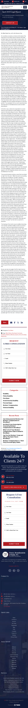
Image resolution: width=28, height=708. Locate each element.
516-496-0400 (6, 1)
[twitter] (18, 570)
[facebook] (10, 570)
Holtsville (14, 652)
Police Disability (8, 396)
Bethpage (14, 648)
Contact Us (14, 633)
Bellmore (14, 647)
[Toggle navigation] (25, 7)
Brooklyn (24, 334)
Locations (14, 631)
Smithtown (14, 664)
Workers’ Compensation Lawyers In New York (13, 680)
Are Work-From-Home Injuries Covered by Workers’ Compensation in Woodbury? (12, 426)
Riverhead (14, 333)
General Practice (13, 684)
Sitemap (14, 635)
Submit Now (14, 380)
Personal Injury (7, 403)
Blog (14, 627)
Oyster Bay (14, 660)
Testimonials (14, 625)
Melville (14, 658)
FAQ (14, 629)
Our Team (14, 623)
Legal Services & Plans (14, 686)
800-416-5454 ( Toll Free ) (9, 594)
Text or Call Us (9, 480)
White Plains (8, 333)
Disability (6, 393)
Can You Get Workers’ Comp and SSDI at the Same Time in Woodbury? (13, 437)
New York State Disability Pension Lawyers (13, 682)
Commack (19, 333)
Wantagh (14, 668)
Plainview (14, 662)
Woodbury (3, 334)
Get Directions (7, 606)
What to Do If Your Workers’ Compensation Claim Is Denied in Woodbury (13, 431)
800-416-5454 (16, 1)
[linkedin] (14, 570)
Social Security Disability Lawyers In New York (13, 678)
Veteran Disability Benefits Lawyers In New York (13, 691)
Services (14, 621)
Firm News (10, 330)
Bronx (20, 334)
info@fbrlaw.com (8, 598)
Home (14, 617)
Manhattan (3, 336)
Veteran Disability (8, 407)
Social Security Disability (10, 400)
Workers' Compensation (10, 405)
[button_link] (21, 7)
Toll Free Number (10, 475)
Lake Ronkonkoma (14, 654)
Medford (8, 334)
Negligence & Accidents (14, 687)
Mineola (13, 334)
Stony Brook (14, 666)
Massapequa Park (14, 656)
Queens (17, 334)
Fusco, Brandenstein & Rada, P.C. (14, 448)
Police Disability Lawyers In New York (13, 689)
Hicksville (14, 650)
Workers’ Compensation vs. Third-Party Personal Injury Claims (13, 441)
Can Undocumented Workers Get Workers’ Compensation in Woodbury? (13, 420)
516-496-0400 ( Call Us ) (9, 596)
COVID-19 (14, 619)
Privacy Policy (14, 637)
